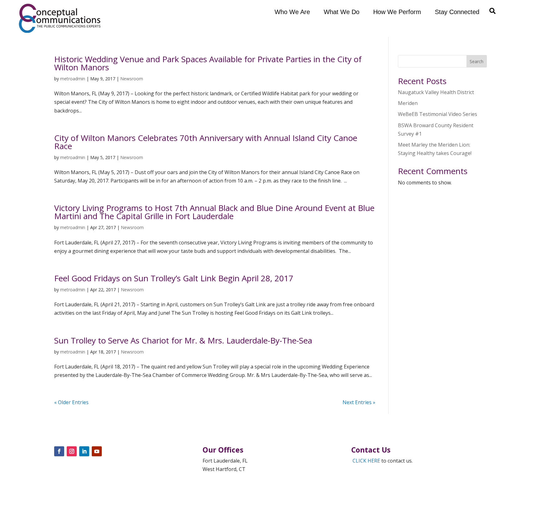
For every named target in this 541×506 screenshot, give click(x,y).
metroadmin (72, 79)
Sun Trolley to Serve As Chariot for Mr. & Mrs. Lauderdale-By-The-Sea (183, 340)
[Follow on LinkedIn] (84, 451)
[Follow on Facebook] (59, 451)
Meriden (408, 103)
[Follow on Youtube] (97, 451)
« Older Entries (71, 402)
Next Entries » (359, 402)
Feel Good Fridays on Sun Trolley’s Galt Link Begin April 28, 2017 (173, 278)
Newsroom (131, 79)
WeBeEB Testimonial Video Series (437, 114)
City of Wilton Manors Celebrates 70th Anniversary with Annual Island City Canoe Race (205, 142)
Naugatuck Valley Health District (436, 92)
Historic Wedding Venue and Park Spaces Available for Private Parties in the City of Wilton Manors (208, 63)
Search (476, 61)
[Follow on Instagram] (72, 451)
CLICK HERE (366, 460)
